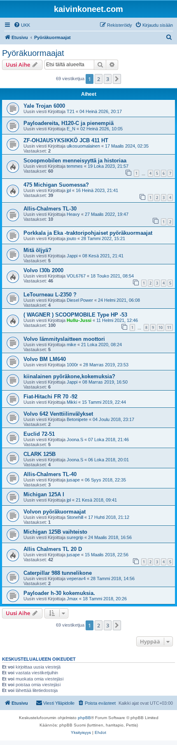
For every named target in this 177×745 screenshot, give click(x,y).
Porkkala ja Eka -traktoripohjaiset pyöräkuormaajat (87, 233)
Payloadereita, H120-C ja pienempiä (68, 123)
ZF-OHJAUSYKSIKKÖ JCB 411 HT (65, 140)
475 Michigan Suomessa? (56, 185)
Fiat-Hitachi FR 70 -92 (50, 396)
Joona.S (75, 439)
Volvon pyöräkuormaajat (54, 512)
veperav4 (76, 578)
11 (169, 327)
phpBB (84, 717)
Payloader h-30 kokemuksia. (59, 593)
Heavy (73, 214)
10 (160, 327)
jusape (73, 479)
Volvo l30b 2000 (43, 270)
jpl (69, 190)
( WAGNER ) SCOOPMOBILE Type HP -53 (75, 315)
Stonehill (75, 517)
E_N (71, 128)
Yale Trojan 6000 (44, 106)
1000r (72, 364)
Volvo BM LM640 (44, 359)
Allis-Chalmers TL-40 (50, 474)
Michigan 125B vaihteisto (55, 532)
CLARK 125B (39, 454)
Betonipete (77, 419)
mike (71, 344)
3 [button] (107, 79)
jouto (71, 238)
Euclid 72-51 (39, 434)
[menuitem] (22, 25)
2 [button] (98, 79)
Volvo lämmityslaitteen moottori (64, 339)
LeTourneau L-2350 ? (50, 295)
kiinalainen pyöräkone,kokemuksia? (69, 376)
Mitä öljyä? (37, 250)
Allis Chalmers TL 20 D (52, 549)
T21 (71, 111)
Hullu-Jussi (79, 320)
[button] (117, 79)
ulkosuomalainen (83, 145)
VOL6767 (76, 275)
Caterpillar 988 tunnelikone (57, 573)
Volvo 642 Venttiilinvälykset (58, 414)
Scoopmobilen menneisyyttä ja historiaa (74, 160)
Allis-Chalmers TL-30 (50, 209)
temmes (75, 166)
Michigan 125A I (43, 494)
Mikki (72, 402)
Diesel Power (80, 300)
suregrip (75, 537)
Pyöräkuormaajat (33, 53)
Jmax (72, 598)
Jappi (72, 255)
